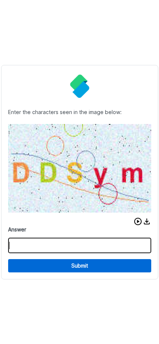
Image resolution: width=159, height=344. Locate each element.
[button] (137, 221)
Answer (17, 229)
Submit (79, 265)
